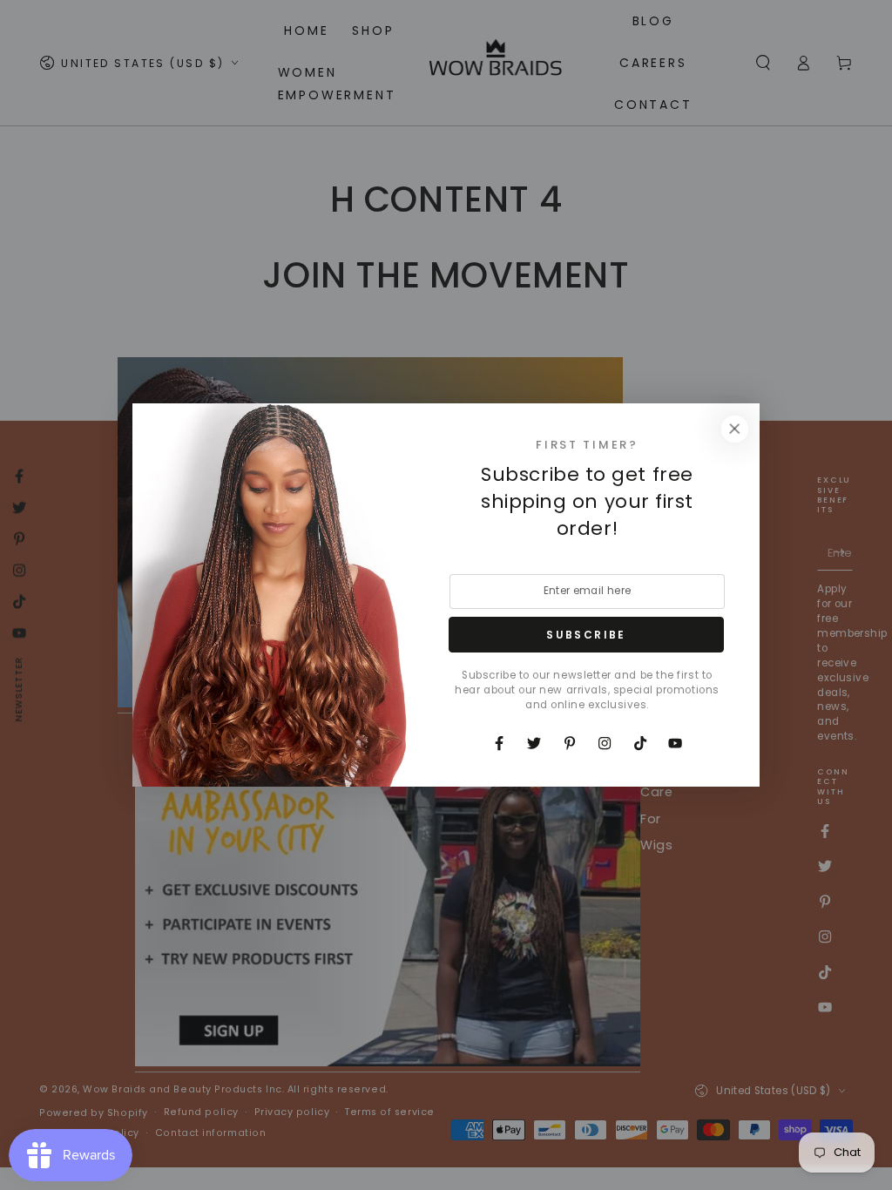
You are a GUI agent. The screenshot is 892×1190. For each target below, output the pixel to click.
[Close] (734, 428)
